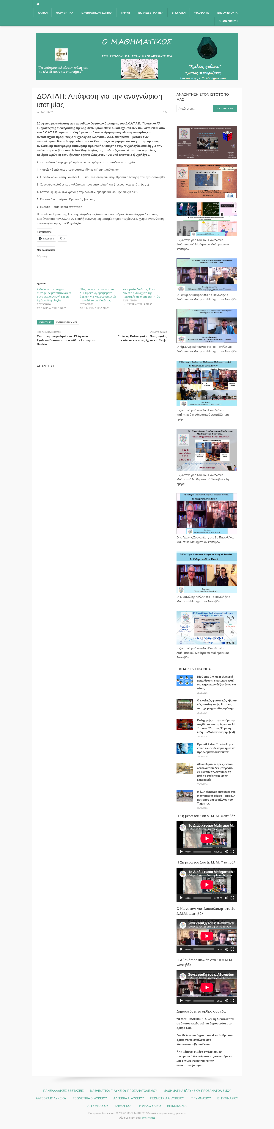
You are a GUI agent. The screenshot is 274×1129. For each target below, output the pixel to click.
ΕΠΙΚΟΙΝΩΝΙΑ (177, 1105)
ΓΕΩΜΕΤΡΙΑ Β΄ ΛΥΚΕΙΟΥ (90, 1098)
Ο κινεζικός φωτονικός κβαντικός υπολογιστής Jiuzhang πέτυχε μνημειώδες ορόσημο (217, 704)
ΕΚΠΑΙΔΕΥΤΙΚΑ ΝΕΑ (150, 12)
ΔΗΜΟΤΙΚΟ (122, 1105)
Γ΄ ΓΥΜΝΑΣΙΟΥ (200, 1098)
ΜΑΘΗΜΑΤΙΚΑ (64, 12)
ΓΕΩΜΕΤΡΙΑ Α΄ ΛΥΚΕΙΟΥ (167, 1098)
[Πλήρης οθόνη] (232, 851)
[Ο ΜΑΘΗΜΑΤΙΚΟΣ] (137, 56)
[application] (207, 838)
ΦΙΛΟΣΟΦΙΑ (201, 12)
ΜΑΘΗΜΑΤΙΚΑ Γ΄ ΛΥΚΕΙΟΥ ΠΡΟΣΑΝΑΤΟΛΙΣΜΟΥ (123, 1090)
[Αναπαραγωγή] (181, 851)
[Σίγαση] (226, 851)
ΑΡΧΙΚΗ (43, 12)
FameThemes (147, 1117)
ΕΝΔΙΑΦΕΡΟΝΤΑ (227, 12)
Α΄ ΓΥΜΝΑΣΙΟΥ (97, 1105)
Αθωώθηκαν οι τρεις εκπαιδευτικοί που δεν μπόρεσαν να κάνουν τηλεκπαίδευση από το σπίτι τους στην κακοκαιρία (215, 771)
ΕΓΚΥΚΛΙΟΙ (179, 12)
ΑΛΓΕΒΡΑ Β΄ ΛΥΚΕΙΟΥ (51, 1098)
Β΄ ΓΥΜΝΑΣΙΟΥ (227, 1098)
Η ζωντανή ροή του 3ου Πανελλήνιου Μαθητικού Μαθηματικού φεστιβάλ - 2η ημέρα (203, 414)
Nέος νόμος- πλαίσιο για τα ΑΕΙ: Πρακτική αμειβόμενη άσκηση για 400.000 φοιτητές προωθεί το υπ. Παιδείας (98, 294)
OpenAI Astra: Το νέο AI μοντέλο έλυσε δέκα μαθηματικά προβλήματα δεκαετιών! (216, 748)
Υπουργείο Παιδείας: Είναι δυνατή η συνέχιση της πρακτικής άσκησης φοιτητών (141, 292)
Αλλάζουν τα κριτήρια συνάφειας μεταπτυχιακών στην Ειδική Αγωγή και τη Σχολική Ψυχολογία (54, 294)
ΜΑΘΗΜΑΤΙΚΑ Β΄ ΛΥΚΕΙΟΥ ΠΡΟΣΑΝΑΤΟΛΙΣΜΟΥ (197, 1090)
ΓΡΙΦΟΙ (125, 12)
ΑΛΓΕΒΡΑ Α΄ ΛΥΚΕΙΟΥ (128, 1098)
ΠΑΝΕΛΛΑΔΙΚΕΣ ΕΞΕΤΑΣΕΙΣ (63, 1090)
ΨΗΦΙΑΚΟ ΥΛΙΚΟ (149, 1105)
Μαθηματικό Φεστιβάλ (97, 12)
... (38, 111)
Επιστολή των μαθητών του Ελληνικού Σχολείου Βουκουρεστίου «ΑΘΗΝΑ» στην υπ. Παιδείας (66, 340)
